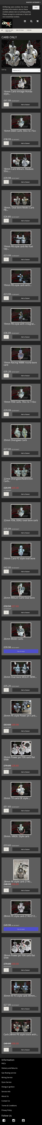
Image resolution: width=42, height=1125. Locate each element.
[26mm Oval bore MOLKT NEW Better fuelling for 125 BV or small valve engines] (21, 668)
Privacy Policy (7, 1110)
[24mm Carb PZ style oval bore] (21, 550)
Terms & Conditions (9, 1105)
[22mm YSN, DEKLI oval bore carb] (21, 511)
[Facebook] (4, 1120)
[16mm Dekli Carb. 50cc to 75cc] (21, 122)
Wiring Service (7, 1077)
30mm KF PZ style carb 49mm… (20, 995)
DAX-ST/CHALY (20, 30)
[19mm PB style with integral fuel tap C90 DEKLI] (21, 315)
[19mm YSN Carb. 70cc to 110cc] (21, 393)
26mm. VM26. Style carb (16, 836)
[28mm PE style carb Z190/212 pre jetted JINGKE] (21, 907)
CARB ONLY (8, 31)
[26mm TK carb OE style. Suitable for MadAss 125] (21, 789)
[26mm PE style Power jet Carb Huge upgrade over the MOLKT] (21, 707)
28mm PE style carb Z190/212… (20, 915)
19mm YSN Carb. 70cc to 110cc (20, 401)
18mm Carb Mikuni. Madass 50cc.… (18, 170)
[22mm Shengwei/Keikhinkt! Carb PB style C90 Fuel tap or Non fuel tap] (21, 470)
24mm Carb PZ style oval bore (19, 558)
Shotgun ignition (8, 1087)
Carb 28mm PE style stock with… (21, 1034)
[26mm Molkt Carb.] (21, 630)
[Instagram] (13, 1120)
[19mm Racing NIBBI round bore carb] (21, 354)
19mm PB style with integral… (19, 323)
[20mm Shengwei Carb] (21, 431)
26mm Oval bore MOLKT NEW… (20, 676)
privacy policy (25, 12)
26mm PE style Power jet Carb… (20, 715)
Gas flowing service (9, 1073)
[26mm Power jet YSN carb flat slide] (21, 748)
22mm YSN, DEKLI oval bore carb (21, 520)
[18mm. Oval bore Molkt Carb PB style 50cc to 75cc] (21, 199)
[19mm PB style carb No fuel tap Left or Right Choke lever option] (21, 238)
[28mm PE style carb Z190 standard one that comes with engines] (21, 870)
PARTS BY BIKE (9, 30)
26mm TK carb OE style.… (17, 798)
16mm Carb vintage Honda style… (18, 92)
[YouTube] (23, 1120)
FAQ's (4, 1063)
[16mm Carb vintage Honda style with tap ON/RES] (21, 83)
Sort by (4, 70)
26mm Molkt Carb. (13, 638)
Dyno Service (6, 1082)
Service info (6, 1091)
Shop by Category (33, 2)
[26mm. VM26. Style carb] (21, 828)
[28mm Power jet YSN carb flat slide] (21, 946)
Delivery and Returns (10, 1068)
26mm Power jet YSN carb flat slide (19, 758)
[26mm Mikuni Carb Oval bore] (21, 589)
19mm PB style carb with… (18, 285)
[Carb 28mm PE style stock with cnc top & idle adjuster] (21, 1026)
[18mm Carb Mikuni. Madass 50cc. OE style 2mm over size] (21, 160)
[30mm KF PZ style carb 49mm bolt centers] (21, 987)
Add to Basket (25, 105)
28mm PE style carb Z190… (18, 881)
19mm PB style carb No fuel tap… (18, 247)
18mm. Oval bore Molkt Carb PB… (19, 208)
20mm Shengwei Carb (15, 439)
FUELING (29, 30)
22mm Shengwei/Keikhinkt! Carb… (18, 479)
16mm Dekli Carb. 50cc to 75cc (20, 130)
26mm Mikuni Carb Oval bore (19, 597)
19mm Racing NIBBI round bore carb (20, 363)
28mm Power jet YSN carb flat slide (19, 956)
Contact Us (6, 1101)
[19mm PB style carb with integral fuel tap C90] (21, 276)
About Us (5, 1096)
